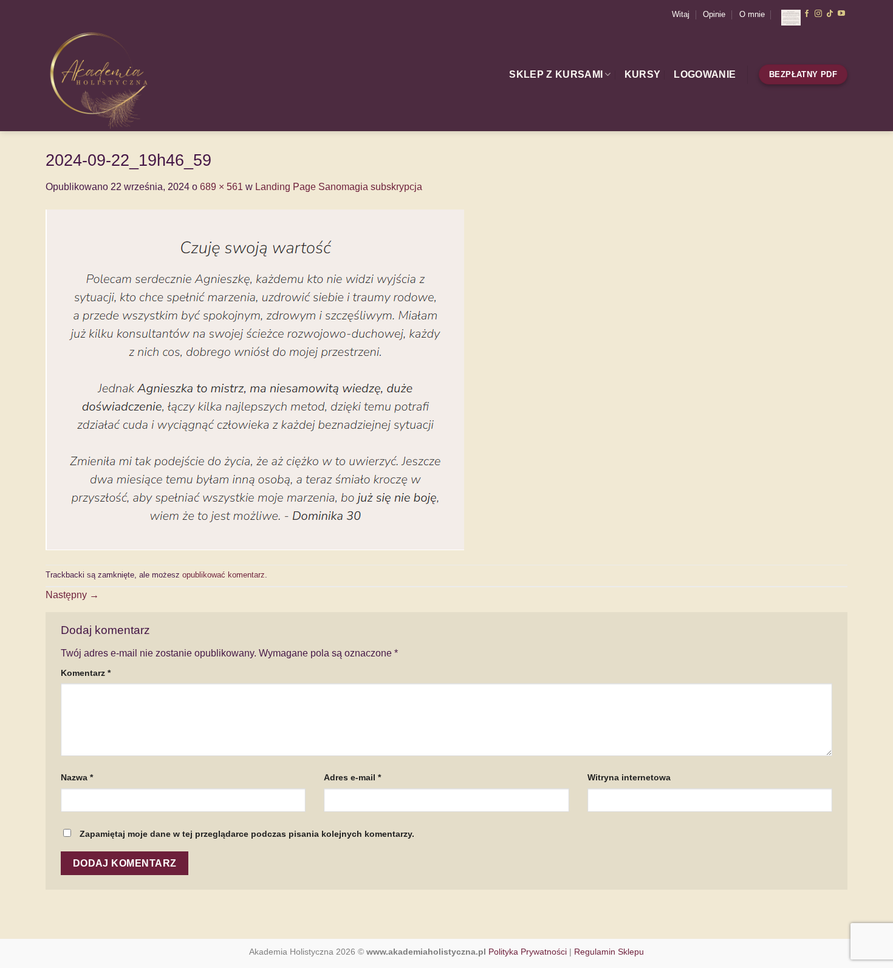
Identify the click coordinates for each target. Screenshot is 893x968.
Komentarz (86, 673)
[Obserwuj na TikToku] (829, 14)
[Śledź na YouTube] (841, 14)
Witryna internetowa (629, 777)
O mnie (752, 14)
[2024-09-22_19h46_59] (255, 378)
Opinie (714, 14)
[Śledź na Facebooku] (806, 14)
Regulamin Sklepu (609, 951)
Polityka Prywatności (527, 951)
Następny (72, 595)
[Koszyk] (786, 14)
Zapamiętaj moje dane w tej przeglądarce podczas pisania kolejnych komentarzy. (247, 834)
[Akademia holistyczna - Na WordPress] (132, 80)
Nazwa (77, 777)
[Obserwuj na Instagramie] (818, 14)
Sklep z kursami (556, 74)
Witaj (680, 14)
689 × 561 (221, 187)
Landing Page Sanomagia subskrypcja (338, 187)
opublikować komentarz (223, 574)
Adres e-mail (352, 777)
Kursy (642, 74)
